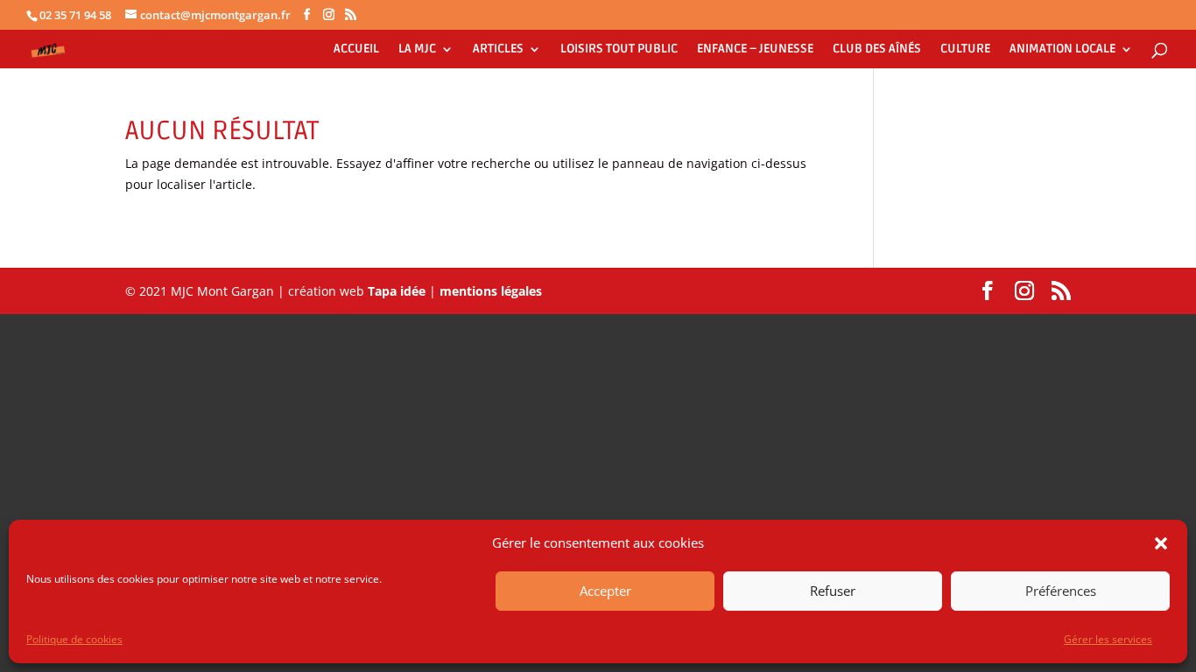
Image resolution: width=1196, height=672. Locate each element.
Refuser (832, 591)
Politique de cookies (74, 639)
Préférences (1060, 591)
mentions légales (491, 291)
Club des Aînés (877, 49)
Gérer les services (1108, 639)
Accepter (605, 591)
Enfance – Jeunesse (755, 49)
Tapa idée (398, 291)
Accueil (356, 49)
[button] (1161, 543)
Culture (965, 49)
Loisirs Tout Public (619, 49)
